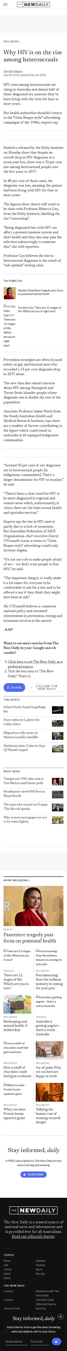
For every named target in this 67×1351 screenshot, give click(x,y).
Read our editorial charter (33, 1237)
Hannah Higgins (13, 71)
